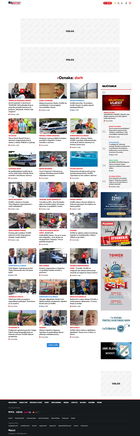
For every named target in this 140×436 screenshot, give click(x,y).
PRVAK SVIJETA (113, 160)
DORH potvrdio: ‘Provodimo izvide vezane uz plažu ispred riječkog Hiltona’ (82, 105)
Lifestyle (74, 402)
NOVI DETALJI (75, 327)
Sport (112, 171)
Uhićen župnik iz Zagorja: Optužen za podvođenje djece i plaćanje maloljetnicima (51, 332)
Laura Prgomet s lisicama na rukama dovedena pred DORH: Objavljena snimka (51, 173)
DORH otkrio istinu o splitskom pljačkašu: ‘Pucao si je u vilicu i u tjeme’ (83, 332)
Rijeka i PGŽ (75, 110)
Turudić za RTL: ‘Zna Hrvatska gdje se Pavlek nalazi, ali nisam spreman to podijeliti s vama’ (51, 204)
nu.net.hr (76, 426)
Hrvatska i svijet (14, 114)
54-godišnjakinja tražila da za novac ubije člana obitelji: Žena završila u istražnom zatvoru (21, 173)
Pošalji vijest (65, 418)
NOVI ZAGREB (44, 266)
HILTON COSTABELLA (77, 100)
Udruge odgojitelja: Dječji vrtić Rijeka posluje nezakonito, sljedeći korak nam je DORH (53, 301)
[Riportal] (15, 3)
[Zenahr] (27, 412)
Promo (99, 402)
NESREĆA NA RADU (109, 112)
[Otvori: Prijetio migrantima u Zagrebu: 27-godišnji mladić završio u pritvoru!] (53, 256)
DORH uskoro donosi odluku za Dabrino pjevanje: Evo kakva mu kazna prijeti (83, 204)
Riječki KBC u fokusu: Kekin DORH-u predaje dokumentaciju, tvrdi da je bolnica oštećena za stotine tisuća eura (83, 141)
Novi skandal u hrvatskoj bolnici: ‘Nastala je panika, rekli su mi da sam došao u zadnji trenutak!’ (118, 181)
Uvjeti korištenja (55, 418)
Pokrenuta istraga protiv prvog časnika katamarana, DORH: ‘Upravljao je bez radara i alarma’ (83, 173)
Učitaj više (53, 345)
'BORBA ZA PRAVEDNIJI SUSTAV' (20, 100)
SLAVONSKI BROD (15, 168)
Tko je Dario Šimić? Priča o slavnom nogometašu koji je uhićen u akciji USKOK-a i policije (22, 140)
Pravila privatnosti (31, 418)
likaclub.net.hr (84, 426)
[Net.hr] (12, 412)
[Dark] (122, 3)
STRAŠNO (73, 230)
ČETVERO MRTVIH (76, 168)
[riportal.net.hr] (12, 430)
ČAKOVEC (42, 327)
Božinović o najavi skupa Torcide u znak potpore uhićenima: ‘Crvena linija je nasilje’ (84, 301)
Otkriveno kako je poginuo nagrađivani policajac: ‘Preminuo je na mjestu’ (22, 301)
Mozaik (66, 402)
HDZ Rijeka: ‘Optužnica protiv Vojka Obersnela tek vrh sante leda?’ (21, 270)
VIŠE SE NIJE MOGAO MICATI (49, 230)
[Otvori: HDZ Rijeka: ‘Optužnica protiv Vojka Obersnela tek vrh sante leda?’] (22, 256)
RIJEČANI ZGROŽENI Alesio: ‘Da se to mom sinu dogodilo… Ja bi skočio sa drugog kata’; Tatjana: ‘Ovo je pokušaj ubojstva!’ (52, 237)
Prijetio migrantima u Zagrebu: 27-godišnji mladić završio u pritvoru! (52, 270)
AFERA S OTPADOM (46, 100)
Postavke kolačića (19, 418)
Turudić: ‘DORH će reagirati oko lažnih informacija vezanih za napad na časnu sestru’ (84, 270)
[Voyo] (19, 412)
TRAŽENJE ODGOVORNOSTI (79, 266)
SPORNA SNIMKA (76, 199)
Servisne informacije (43, 418)
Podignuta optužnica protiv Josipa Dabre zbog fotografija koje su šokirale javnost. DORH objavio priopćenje (22, 333)
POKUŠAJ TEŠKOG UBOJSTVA (49, 136)
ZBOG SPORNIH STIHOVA (17, 230)
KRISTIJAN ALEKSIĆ (15, 199)
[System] (118, 3)
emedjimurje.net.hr (13, 426)
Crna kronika (44, 145)
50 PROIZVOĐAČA (114, 142)
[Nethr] (37, 412)
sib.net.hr (34, 426)
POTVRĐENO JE (14, 327)
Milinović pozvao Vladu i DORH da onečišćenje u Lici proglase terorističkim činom (53, 105)
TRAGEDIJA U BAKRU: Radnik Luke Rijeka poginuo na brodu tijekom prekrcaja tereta (117, 116)
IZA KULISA (12, 136)
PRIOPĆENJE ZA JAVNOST (17, 266)
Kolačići (10, 418)
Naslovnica (13, 402)
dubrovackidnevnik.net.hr (64, 426)
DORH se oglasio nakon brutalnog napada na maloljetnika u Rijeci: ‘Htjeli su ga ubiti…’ (83, 235)
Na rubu (83, 402)
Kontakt (73, 418)
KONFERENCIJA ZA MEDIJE (79, 136)
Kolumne (91, 402)
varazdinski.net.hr (25, 426)
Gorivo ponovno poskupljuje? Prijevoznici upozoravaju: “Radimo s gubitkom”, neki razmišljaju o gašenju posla (119, 131)
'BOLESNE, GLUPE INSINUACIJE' (50, 199)
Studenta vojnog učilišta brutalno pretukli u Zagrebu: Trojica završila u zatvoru (52, 140)
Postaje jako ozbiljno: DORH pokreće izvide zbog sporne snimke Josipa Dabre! (20, 235)
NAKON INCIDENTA (45, 168)
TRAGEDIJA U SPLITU (16, 297)
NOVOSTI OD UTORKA (115, 126)
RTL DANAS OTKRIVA (115, 176)
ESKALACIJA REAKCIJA (78, 297)
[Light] (115, 3)
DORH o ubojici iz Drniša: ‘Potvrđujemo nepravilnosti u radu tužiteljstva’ (20, 204)
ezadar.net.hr (52, 426)
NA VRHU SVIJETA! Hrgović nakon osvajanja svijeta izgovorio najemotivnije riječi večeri (119, 165)
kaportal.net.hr (43, 426)
